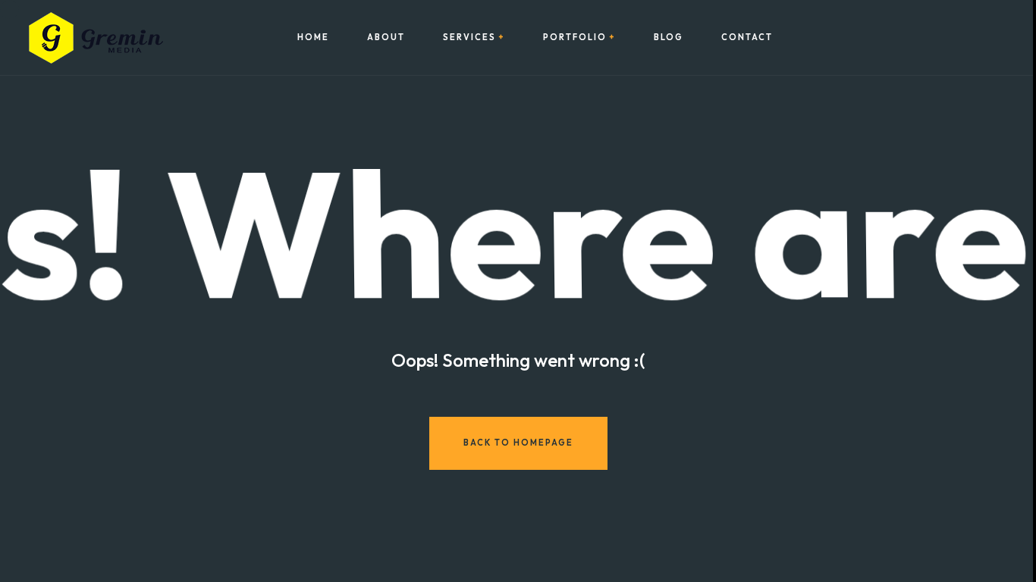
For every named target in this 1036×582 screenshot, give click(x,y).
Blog (668, 37)
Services (469, 37)
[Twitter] (970, 37)
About (386, 37)
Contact (747, 37)
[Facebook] (929, 37)
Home (313, 37)
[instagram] (950, 37)
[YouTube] (991, 37)
